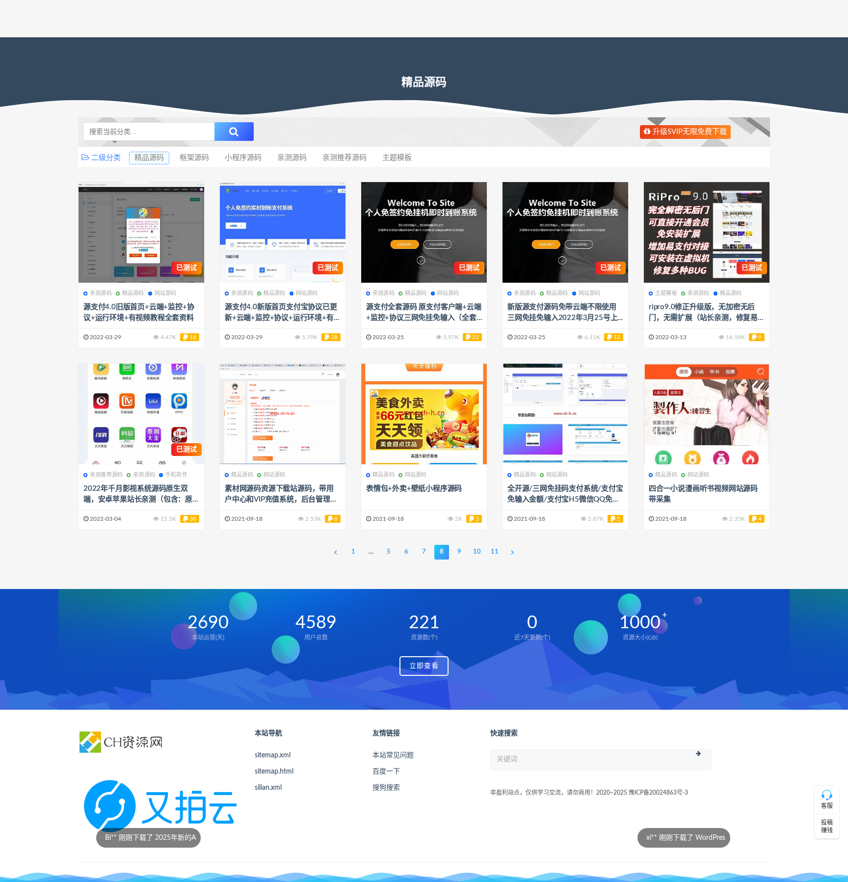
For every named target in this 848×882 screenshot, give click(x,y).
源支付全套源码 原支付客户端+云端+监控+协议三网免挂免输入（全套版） (423, 317)
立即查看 (424, 666)
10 (477, 552)
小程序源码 (243, 157)
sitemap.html (274, 771)
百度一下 (386, 771)
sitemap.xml (273, 755)
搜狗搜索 (386, 787)
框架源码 (194, 157)
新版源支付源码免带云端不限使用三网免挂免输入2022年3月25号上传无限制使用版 (562, 317)
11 (495, 552)
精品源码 (149, 157)
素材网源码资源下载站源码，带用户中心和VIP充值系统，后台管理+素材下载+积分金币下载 (279, 499)
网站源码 (166, 293)
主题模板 (397, 157)
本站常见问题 (393, 755)
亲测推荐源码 (344, 157)
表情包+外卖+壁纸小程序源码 (414, 488)
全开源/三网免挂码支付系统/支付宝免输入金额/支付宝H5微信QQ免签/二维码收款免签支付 (565, 499)
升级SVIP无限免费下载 (689, 131)
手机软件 (176, 475)
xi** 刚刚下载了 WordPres (499, 837)
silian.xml (268, 787)
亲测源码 (292, 157)
